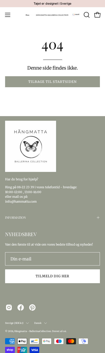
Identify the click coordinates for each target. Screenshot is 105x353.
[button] (86, 14)
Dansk (38, 323)
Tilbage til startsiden (52, 82)
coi (64, 331)
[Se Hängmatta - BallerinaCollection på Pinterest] (32, 307)
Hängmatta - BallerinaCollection (32, 331)
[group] (52, 3)
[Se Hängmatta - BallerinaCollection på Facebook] (20, 307)
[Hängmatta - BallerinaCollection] (52, 14)
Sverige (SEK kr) (14, 323)
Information (15, 217)
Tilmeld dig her (52, 276)
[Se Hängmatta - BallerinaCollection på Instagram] (9, 307)
